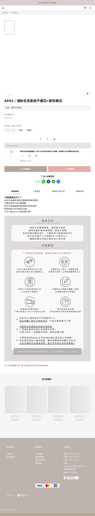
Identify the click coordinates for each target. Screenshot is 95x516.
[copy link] (58, 181)
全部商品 (5, 13)
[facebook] (48, 181)
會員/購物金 (39, 457)
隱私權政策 (11, 457)
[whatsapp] (53, 181)
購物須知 (38, 463)
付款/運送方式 (40, 460)
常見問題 (38, 454)
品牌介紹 (10, 454)
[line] (43, 181)
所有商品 (15, 13)
